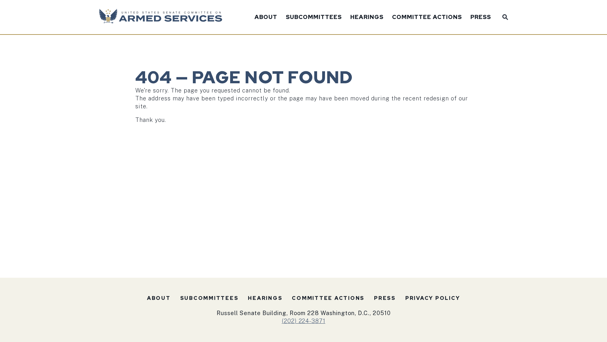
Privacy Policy (432, 298)
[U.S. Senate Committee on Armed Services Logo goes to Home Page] (162, 17)
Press (480, 17)
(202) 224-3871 (303, 321)
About (265, 17)
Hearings (366, 17)
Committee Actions (427, 17)
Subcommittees (314, 17)
